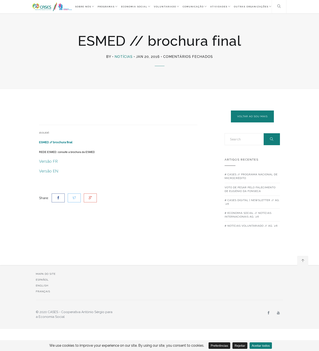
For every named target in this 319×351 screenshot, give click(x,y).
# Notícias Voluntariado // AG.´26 (251, 225)
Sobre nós (83, 6)
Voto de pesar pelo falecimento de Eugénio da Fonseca (250, 189)
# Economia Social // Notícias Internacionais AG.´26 (248, 214)
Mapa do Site (46, 273)
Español (42, 279)
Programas (106, 6)
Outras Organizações (251, 6)
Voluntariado (165, 6)
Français (43, 291)
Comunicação (193, 6)
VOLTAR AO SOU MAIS (252, 116)
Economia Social (134, 6)
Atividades (218, 6)
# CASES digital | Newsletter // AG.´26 (252, 202)
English (42, 285)
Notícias (124, 57)
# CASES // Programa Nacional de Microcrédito (251, 176)
